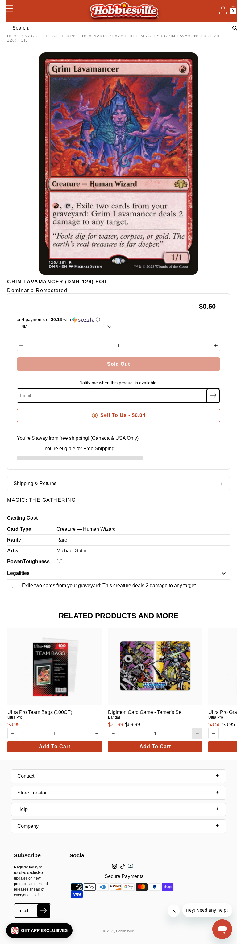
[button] (39, 930)
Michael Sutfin (72, 550)
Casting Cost (22, 518)
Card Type (19, 529)
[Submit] (44, 910)
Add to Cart (54, 746)
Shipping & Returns (35, 483)
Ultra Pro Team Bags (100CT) (39, 712)
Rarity (14, 539)
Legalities (18, 573)
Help (22, 809)
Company (28, 826)
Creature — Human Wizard (86, 529)
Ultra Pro (14, 717)
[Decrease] (21, 345)
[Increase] (215, 345)
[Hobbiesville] (124, 11)
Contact (25, 776)
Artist (13, 550)
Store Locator (32, 792)
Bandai (114, 717)
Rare (61, 539)
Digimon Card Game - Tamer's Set (145, 712)
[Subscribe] (213, 395)
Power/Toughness (28, 561)
